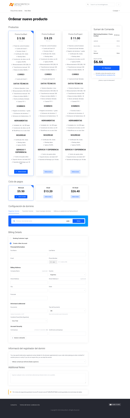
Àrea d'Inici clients (16, 11)
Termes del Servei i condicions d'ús (105, 75)
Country (51, 271)
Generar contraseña (19, 337)
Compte (115, 11)
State (50, 286)
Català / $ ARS (115, 404)
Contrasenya (14, 330)
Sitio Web (27, 11)
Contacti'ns (14, 405)
